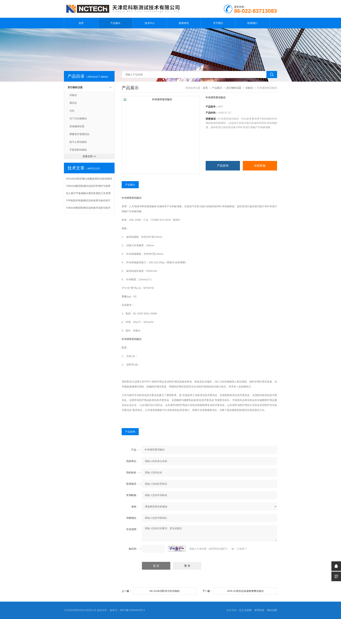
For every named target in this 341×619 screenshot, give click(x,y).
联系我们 (252, 23)
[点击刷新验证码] (177, 549)
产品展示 (115, 23)
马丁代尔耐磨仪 (78, 118)
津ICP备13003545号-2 (132, 610)
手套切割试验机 (78, 149)
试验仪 (73, 95)
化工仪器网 (245, 610)
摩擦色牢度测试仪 (79, 134)
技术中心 (150, 23)
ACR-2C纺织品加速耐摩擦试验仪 (245, 591)
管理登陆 (259, 610)
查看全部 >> (89, 156)
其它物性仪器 (75, 87)
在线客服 (260, 165)
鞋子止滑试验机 (78, 142)
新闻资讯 (184, 23)
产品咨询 (222, 165)
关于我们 (218, 23)
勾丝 (71, 110)
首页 (81, 23)
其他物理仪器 (76, 126)
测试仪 (73, 102)
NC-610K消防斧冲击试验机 (165, 591)
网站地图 (272, 610)
